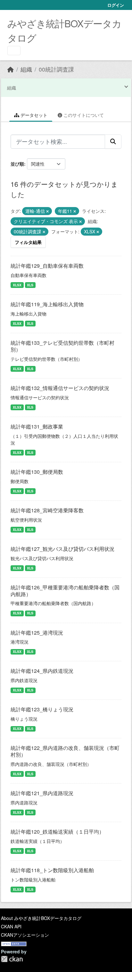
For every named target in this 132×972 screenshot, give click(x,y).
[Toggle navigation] (14, 50)
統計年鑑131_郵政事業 (37, 426)
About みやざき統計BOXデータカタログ (41, 918)
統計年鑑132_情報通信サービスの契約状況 (60, 388)
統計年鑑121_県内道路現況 (42, 793)
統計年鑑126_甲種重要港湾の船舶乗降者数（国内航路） (65, 591)
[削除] (47, 211)
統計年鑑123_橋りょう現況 (42, 709)
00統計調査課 (56, 69)
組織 (26, 69)
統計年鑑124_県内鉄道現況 (42, 670)
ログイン (115, 5)
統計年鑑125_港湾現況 (37, 632)
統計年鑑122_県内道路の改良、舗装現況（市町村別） (65, 751)
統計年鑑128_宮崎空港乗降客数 (47, 510)
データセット (33, 115)
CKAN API (11, 926)
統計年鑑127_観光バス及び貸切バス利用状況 (62, 548)
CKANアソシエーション (25, 935)
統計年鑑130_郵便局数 (37, 471)
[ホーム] (10, 69)
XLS (30, 284)
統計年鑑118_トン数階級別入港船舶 (52, 870)
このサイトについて (83, 115)
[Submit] (113, 142)
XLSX (17, 284)
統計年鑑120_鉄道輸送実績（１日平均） (57, 831)
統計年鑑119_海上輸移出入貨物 (47, 304)
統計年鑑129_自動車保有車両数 (47, 265)
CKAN (12, 959)
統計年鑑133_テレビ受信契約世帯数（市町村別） (62, 346)
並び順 (17, 164)
